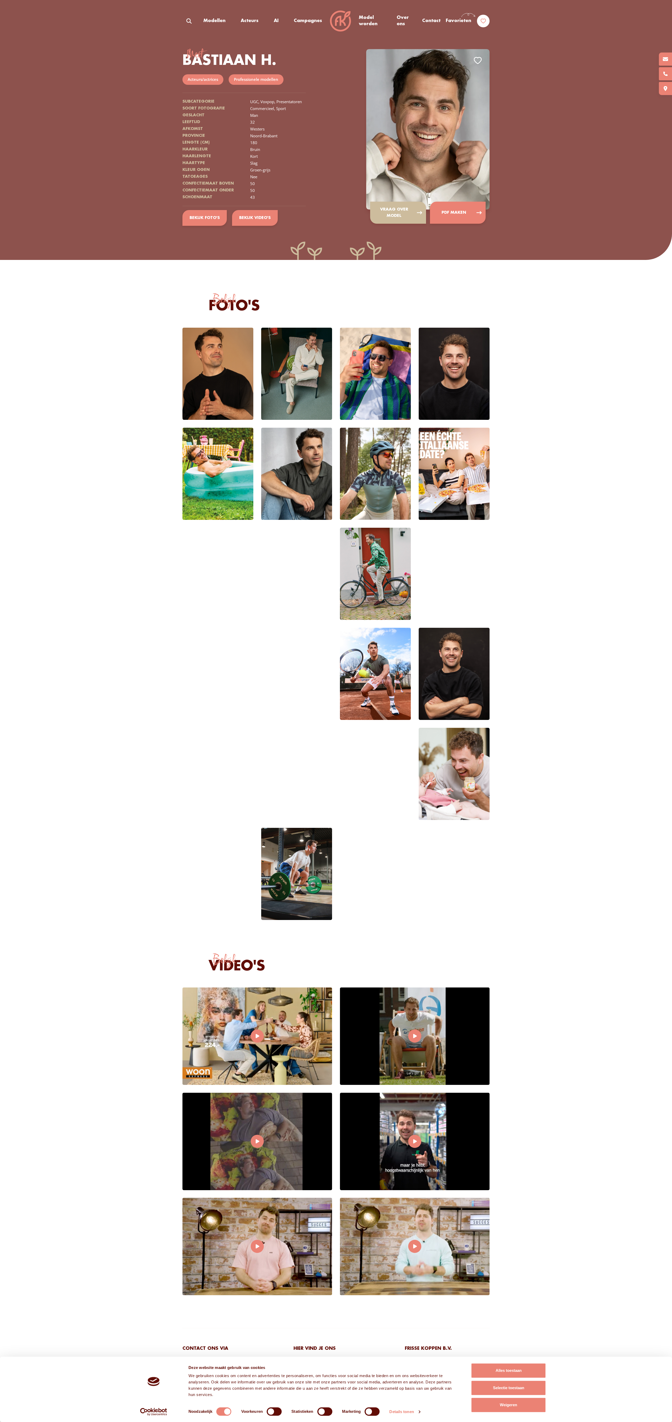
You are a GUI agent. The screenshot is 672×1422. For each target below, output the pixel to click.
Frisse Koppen (340, 21)
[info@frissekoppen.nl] (665, 59)
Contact (431, 20)
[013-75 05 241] (665, 73)
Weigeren (508, 1405)
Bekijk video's (255, 218)
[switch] (274, 1411)
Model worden (368, 20)
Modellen (214, 20)
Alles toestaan (509, 1370)
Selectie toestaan (508, 1388)
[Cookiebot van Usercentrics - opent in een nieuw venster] (154, 1412)
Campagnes (308, 20)
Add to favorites (478, 60)
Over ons (403, 20)
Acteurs (250, 20)
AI (276, 20)
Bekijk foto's (205, 218)
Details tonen (401, 1411)
